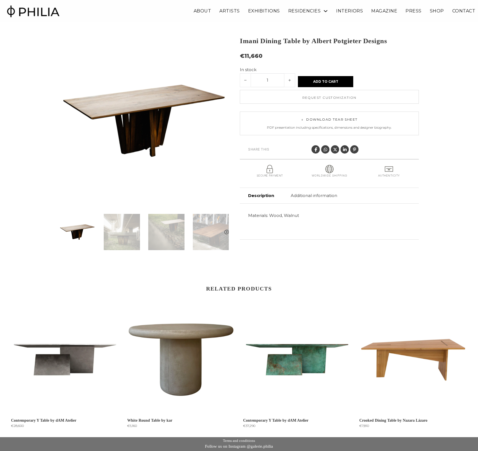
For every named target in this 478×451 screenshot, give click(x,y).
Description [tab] (261, 195)
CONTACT (463, 11)
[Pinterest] (354, 149)
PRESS (413, 11)
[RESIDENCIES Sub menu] (325, 11)
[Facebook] (315, 149)
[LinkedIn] (345, 149)
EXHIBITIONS (264, 11)
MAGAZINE (384, 11)
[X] (335, 149)
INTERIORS (349, 11)
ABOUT (202, 11)
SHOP (437, 11)
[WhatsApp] (325, 149)
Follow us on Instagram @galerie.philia (239, 446)
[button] (221, 43)
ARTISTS (229, 11)
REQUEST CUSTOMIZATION (329, 97)
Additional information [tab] (314, 195)
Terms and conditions (239, 441)
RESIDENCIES (304, 11)
